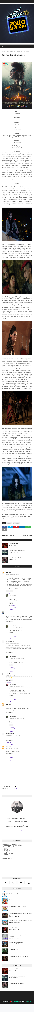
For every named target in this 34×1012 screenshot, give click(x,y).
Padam (10, 591)
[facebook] (5, 882)
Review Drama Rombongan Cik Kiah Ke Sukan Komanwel (19, 935)
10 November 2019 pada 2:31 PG (16, 597)
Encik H (8, 673)
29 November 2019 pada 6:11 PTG (13, 675)
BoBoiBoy (11, 899)
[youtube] (28, 882)
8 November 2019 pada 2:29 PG (12, 574)
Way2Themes (15, 1001)
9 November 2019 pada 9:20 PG (12, 613)
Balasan (9, 593)
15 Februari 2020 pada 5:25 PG (12, 706)
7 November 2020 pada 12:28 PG (13, 748)
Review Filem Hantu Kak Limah (16, 942)
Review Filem (13, 51)
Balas (7, 591)
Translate (14, 788)
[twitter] (21, 882)
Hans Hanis (5, 58)
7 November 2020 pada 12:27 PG (13, 735)
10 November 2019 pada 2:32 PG (17, 658)
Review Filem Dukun (13, 927)
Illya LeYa (8, 612)
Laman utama (5, 51)
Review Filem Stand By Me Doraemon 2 (18, 892)
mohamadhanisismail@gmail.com (18, 830)
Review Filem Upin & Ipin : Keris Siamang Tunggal (20, 920)
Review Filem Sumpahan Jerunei (16, 557)
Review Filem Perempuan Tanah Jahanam (18, 956)
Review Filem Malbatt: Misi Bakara (17, 550)
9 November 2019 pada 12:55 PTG (13, 643)
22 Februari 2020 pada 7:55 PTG (17, 718)
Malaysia (9, 523)
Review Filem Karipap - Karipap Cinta (17, 906)
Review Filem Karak (13, 949)
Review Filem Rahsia (13, 543)
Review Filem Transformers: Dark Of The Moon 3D (20, 914)
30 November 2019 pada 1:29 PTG (17, 686)
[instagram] (13, 882)
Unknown (8, 572)
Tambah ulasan (10, 761)
